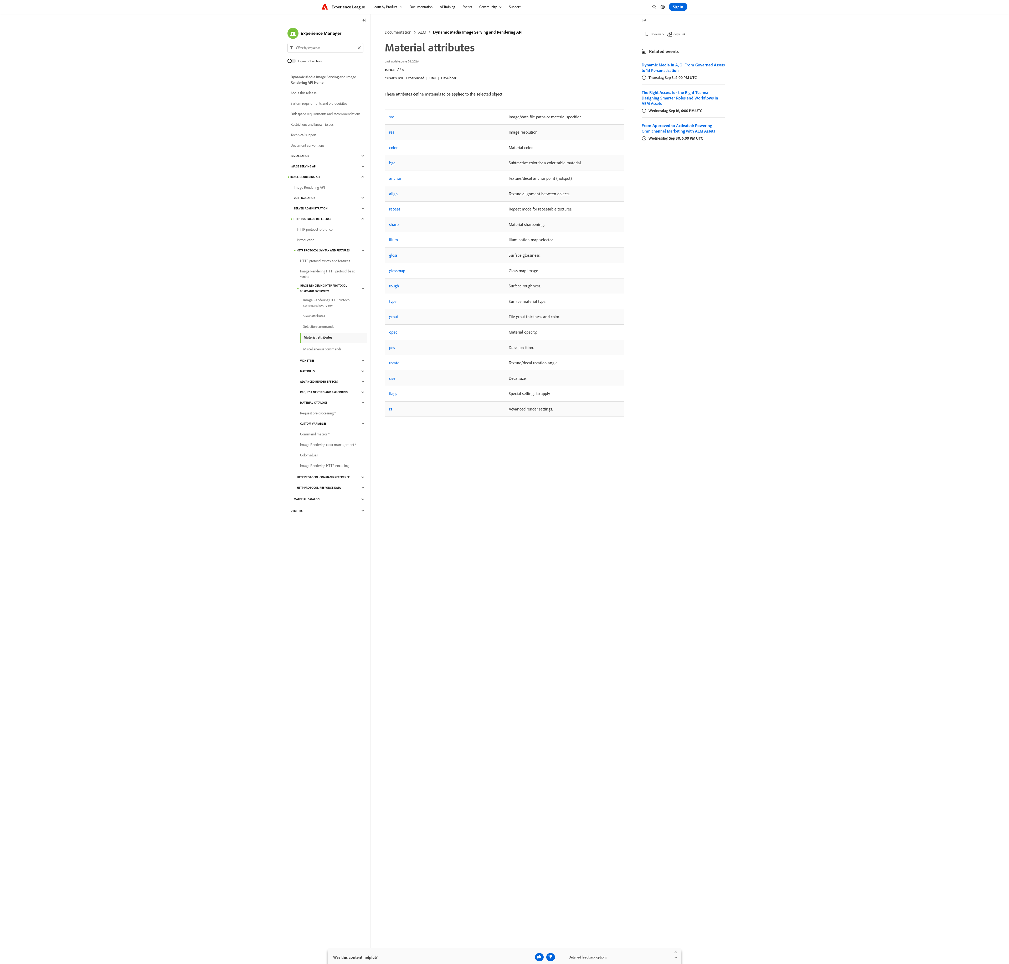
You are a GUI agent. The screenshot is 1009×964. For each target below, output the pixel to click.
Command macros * (315, 434)
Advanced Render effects (319, 381)
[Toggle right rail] (644, 21)
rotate (394, 362)
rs (390, 409)
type (393, 301)
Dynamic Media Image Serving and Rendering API (477, 32)
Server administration (311, 208)
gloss (393, 255)
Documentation (398, 32)
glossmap (397, 270)
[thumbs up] (539, 957)
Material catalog (307, 499)
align (393, 193)
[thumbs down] (550, 957)
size (392, 378)
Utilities (297, 511)
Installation (300, 156)
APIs (400, 69)
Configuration (305, 198)
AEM (422, 32)
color (393, 147)
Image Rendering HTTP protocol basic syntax (327, 274)
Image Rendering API (305, 177)
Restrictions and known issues (312, 124)
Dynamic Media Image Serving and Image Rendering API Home (323, 80)
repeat (394, 209)
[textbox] (325, 47)
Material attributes (318, 337)
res (391, 132)
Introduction (305, 240)
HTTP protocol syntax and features (323, 250)
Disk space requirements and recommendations (325, 114)
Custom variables (313, 423)
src (391, 116)
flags (393, 393)
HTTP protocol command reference (323, 477)
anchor (395, 178)
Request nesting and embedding (324, 392)
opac (393, 332)
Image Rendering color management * (328, 444)
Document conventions (307, 145)
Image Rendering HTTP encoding (324, 465)
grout (393, 316)
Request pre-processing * (318, 413)
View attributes (314, 316)
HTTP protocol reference (312, 219)
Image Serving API (303, 166)
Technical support (303, 135)
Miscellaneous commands (322, 349)
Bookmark (657, 34)
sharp (394, 224)
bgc (392, 162)
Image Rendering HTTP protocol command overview (323, 288)
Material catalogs (313, 402)
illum (393, 239)
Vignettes (307, 360)
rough (394, 285)
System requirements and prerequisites (319, 103)
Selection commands (318, 326)
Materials (307, 371)
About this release (304, 93)
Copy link (679, 34)
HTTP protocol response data (319, 487)
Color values (309, 455)
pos (392, 347)
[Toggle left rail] (364, 21)
